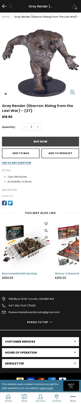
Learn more (46, 388)
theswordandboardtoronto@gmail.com (34, 312)
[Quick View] (46, 230)
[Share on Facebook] (4, 203)
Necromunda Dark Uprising (19, 273)
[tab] (40, 341)
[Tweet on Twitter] (10, 203)
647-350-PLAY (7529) (22, 305)
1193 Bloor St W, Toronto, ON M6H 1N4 (31, 299)
